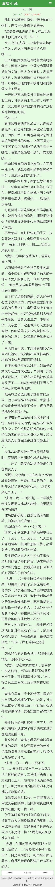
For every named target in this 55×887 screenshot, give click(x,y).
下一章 (45, 873)
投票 (26, 14)
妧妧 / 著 (17, 14)
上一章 (10, 873)
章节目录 (27, 873)
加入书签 (36, 14)
